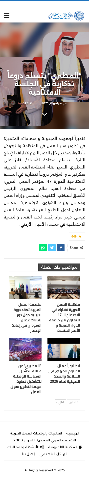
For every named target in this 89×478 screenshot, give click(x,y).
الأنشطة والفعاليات (23, 447)
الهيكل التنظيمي (53, 454)
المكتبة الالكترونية (62, 447)
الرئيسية (72, 433)
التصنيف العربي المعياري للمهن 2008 (44, 440)
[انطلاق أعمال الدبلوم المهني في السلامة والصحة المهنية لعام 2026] (63, 349)
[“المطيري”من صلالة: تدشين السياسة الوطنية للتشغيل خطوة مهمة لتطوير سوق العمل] (25, 349)
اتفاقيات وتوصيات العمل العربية (36, 433)
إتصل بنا (28, 454)
